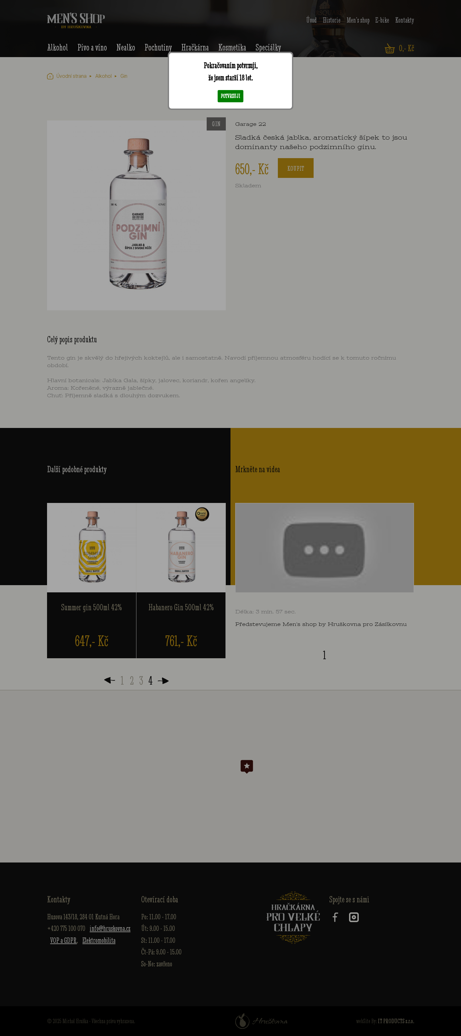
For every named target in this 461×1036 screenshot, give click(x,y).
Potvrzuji (230, 96)
